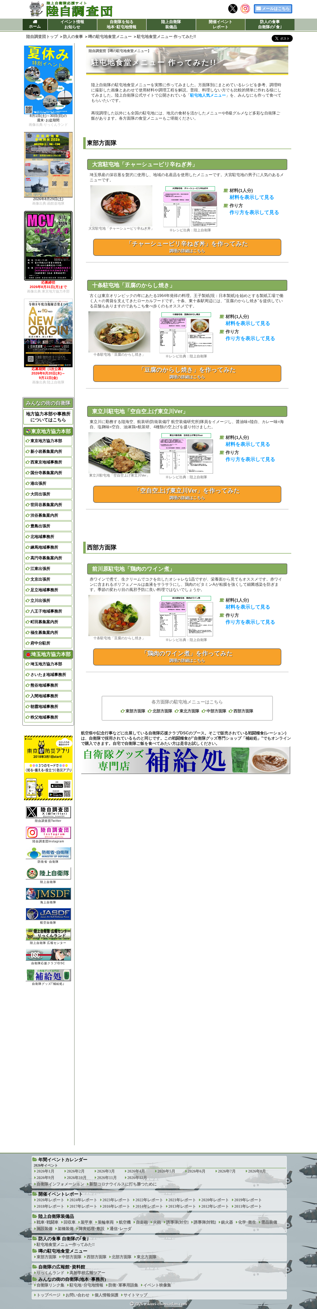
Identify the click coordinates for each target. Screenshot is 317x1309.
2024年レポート (83, 1200)
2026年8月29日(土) (48, 201)
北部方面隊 (162, 711)
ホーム (35, 26)
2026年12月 (137, 1177)
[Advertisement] (187, 838)
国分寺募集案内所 (46, 473)
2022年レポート (149, 1200)
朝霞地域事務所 (44, 706)
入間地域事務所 (44, 696)
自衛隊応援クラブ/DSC (48, 963)
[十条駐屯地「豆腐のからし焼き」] (119, 351)
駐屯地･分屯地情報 (86, 1285)
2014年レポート (149, 1206)
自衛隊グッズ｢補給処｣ (48, 983)
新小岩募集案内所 (46, 451)
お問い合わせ (77, 1295)
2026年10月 (77, 1177)
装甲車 (87, 1222)
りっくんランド (50, 1273)
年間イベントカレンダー (62, 1159)
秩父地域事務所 (44, 717)
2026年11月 (107, 1177)
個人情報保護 (106, 1295)
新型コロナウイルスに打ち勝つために (123, 1184)
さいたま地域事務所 (48, 674)
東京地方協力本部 (46, 441)
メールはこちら (276, 8)
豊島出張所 (40, 526)
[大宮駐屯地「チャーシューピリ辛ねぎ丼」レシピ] (190, 227)
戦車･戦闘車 (47, 1222)
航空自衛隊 (48, 922)
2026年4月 (136, 1171)
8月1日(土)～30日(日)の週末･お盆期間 (48, 120)
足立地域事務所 (44, 590)
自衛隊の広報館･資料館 (61, 1266)
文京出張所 (40, 579)
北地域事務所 (42, 536)
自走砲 (142, 1222)
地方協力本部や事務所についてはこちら (48, 416)
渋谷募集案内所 (44, 515)
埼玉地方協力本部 (46, 664)
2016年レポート (116, 1206)
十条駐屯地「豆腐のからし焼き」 (133, 285)
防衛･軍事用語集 (123, 1285)
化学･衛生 (247, 1222)
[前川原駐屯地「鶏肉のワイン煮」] (186, 636)
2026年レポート (50, 1200)
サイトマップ (135, 1295)
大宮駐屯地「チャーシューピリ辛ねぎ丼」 (145, 164)
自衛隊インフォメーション (60, 1184)
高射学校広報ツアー (87, 1273)
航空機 (125, 1222)
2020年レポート (215, 1200)
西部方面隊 (243, 711)
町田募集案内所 (44, 622)
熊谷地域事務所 (44, 685)
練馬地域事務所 (44, 547)
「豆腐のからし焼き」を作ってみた (187, 372)
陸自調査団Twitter (48, 821)
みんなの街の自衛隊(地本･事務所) (72, 1279)
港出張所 (38, 483)
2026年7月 (227, 1171)
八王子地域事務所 (46, 611)
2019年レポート (248, 1200)
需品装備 (269, 1222)
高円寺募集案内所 (46, 558)
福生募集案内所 (44, 632)
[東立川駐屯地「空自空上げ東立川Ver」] (119, 472)
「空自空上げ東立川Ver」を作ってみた (187, 493)
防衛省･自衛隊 (48, 861)
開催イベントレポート (221, 24)
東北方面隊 (189, 711)
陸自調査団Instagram (48, 841)
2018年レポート (50, 1206)
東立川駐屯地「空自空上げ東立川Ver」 (140, 411)
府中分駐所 (40, 643)
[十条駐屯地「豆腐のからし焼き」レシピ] (186, 353)
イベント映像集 (157, 1285)
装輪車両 (106, 1222)
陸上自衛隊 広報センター (48, 943)
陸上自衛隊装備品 (171, 24)
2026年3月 (106, 1171)
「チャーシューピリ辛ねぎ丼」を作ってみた (187, 246)
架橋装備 (66, 1229)
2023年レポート (116, 1200)
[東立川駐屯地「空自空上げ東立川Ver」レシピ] (186, 474)
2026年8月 (257, 1171)
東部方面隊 (135, 711)
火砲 (157, 1222)
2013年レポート (182, 1206)
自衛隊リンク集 (50, 1285)
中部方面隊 (216, 711)
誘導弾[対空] (177, 1222)
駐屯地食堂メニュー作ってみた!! (66, 1244)
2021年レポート (182, 1200)
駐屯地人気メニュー (208, 95)
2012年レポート (215, 1206)
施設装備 (45, 1229)
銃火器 (227, 1222)
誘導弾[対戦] (205, 1222)
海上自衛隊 (48, 902)
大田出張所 (40, 494)
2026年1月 (45, 1171)
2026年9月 (45, 1177)
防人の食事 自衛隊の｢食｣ (63, 1238)
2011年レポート (248, 1206)
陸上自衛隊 (48, 882)
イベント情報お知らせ (72, 24)
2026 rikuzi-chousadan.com (160, 1303)
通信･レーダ (121, 1229)
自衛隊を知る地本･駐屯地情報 (121, 24)
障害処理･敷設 (92, 1229)
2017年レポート (83, 1206)
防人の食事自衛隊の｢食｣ (270, 24)
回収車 (70, 1222)
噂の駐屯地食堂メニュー (128, 51)
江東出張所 (40, 568)
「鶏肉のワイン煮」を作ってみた (187, 656)
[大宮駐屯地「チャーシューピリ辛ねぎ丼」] (121, 225)
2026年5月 (166, 1171)
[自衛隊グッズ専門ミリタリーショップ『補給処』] (185, 773)
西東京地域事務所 (46, 462)
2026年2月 (76, 1171)
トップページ (48, 1295)
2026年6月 (197, 1171)
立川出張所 (40, 600)
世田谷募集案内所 (46, 505)
